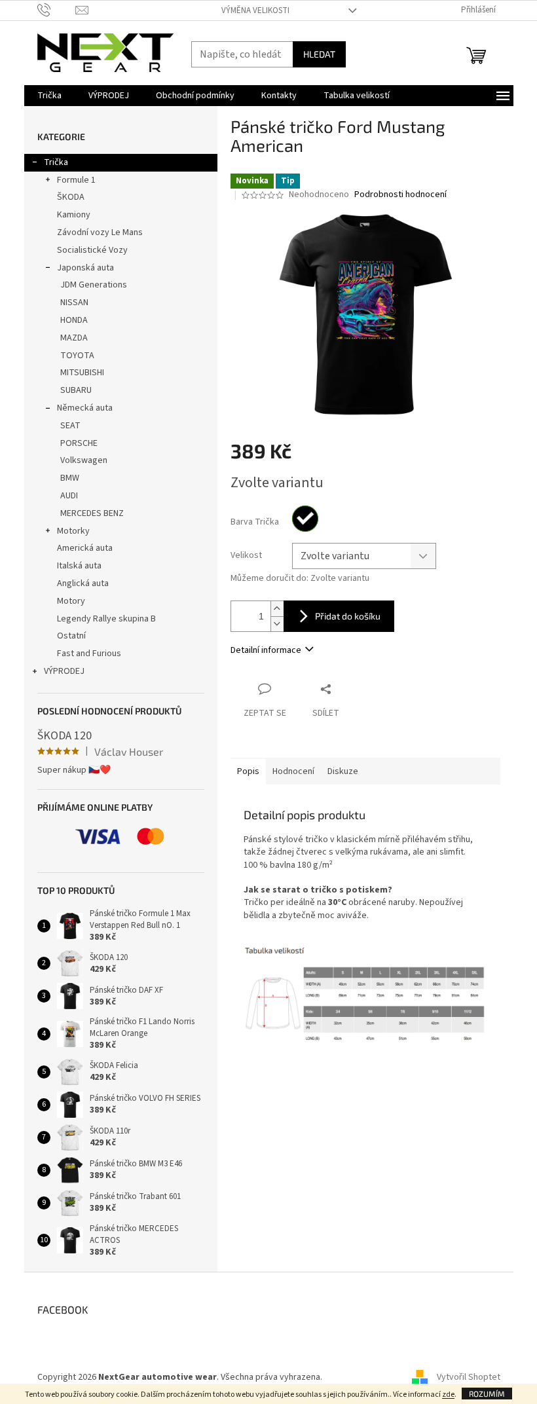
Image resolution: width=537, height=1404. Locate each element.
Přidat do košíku (347, 615)
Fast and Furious (89, 653)
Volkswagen (83, 460)
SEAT (70, 425)
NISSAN (74, 302)
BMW (69, 478)
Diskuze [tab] (342, 771)
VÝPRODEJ (64, 671)
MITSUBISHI (82, 372)
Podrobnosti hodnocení (400, 195)
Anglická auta (83, 583)
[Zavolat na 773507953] (56, 10)
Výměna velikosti (255, 10)
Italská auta (79, 565)
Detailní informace (266, 650)
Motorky (73, 531)
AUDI (69, 495)
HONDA (74, 320)
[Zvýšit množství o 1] (277, 608)
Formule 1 (76, 180)
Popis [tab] (248, 771)
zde (448, 1394)
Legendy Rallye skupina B (106, 618)
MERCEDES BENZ (92, 513)
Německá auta (85, 408)
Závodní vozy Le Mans (100, 232)
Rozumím (487, 1393)
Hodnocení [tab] (293, 771)
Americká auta (85, 548)
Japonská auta (85, 267)
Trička (56, 162)
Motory (71, 601)
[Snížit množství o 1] (277, 623)
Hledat (319, 54)
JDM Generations (93, 284)
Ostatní (71, 635)
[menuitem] (49, 95)
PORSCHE (79, 443)
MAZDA (74, 337)
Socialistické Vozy (92, 250)
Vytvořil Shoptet (468, 1377)
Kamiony (73, 214)
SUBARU (76, 390)
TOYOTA (77, 355)
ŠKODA (70, 197)
